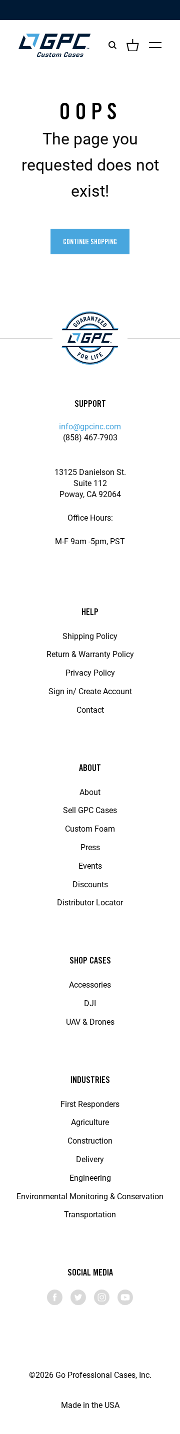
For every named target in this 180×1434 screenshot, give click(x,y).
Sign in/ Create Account (90, 691)
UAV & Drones (90, 1021)
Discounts (90, 884)
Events (90, 865)
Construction (90, 1140)
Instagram (102, 1297)
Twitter (78, 1297)
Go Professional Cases (54, 45)
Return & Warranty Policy (90, 654)
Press (90, 847)
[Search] (112, 45)
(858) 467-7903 (90, 437)
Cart (132, 45)
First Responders (90, 1103)
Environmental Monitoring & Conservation (90, 1196)
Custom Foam (90, 828)
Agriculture (90, 1122)
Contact (90, 709)
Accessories (90, 984)
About (90, 791)
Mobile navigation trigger (155, 45)
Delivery (90, 1159)
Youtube (125, 1297)
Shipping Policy (90, 635)
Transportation (90, 1214)
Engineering (90, 1177)
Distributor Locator (90, 902)
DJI (90, 1003)
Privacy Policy (90, 672)
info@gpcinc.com (90, 426)
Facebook (54, 1297)
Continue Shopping (90, 242)
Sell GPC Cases (90, 810)
